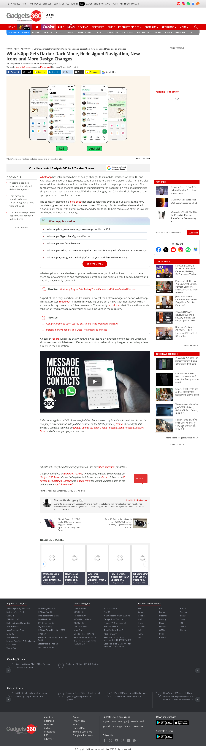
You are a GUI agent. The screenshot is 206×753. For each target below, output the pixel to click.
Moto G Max (79, 630)
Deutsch (128, 727)
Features (98, 27)
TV (117, 33)
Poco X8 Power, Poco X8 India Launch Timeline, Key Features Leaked (131, 695)
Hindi (114, 722)
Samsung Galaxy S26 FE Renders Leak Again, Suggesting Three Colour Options (83, 696)
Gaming (70, 33)
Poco (161, 634)
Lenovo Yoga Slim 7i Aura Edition (20, 641)
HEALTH (74, 4)
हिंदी (31, 4)
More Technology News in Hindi (181, 437)
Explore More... (95, 263)
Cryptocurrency (45, 627)
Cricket (47, 4)
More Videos (190, 345)
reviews (78, 473)
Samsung (184, 612)
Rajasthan (117, 4)
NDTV (9, 4)
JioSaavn (94, 427)
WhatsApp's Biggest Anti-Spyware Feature (68, 236)
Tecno (183, 627)
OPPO (162, 630)
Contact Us (49, 732)
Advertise (49, 739)
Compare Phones (46, 647)
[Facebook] (158, 249)
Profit (25, 4)
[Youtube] (173, 249)
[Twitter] (165, 249)
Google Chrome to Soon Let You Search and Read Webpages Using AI (82, 323)
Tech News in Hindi (166, 353)
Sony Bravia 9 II (111, 627)
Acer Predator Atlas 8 (113, 630)
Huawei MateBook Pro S (85, 637)
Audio (110, 33)
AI (36, 27)
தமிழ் (126, 722)
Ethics (76, 725)
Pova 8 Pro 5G (80, 627)
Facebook (45, 480)
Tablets (157, 33)
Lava (161, 609)
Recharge (168, 27)
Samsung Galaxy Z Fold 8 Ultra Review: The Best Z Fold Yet (33, 666)
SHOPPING (99, 4)
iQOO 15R (11, 645)
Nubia (161, 623)
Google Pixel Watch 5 (113, 619)
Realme (162, 637)
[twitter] (81, 500)
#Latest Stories (14, 688)
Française (138, 727)
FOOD (55, 4)
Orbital (119, 424)
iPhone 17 (43, 634)
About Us (48, 717)
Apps (16, 49)
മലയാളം (117, 727)
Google (141, 616)
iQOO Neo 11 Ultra (82, 619)
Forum (104, 477)
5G (191, 33)
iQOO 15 (10, 634)
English (106, 722)
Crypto (99, 33)
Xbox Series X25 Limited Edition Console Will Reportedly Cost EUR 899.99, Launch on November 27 (178, 696)
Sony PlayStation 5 (46, 609)
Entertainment (85, 33)
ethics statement (106, 467)
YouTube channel (64, 484)
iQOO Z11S (79, 623)
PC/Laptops (127, 33)
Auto (60, 27)
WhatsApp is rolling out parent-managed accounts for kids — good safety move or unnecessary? (97, 250)
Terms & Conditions (82, 732)
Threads (67, 480)
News (71, 27)
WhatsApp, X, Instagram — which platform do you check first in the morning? (87, 257)
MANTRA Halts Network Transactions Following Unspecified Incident (32, 695)
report (55, 338)
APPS (107, 4)
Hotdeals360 (143, 33)
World (16, 4)
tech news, (69, 473)
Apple (140, 612)
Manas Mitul (45, 67)
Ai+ (139, 609)
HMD (140, 619)
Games (89, 4)
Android (81, 491)
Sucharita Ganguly (23, 67)
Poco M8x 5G (80, 609)
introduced (114, 305)
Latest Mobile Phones (48, 644)
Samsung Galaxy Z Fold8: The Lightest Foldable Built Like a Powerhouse (184, 190)
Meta (70, 491)
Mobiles (36, 33)
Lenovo (162, 612)
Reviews (83, 27)
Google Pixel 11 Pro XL (84, 634)
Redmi (183, 609)
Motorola (163, 616)
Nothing (162, 619)
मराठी (142, 722)
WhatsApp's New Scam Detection (64, 243)
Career (76, 717)
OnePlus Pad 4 (44, 619)
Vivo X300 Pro (12, 637)
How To (59, 33)
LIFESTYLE (64, 4)
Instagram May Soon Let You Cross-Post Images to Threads (76, 329)
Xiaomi (183, 630)
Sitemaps (49, 721)
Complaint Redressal (83, 735)
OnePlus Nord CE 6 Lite (48, 616)
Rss (134, 740)
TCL (181, 623)
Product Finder (128, 27)
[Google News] (195, 249)
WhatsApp (46, 177)
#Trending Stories (15, 659)
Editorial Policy (80, 728)
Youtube (117, 740)
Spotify (76, 427)
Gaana (85, 427)
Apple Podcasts (126, 427)
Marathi (135, 4)
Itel (139, 637)
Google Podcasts (108, 427)
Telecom (48, 33)
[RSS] (198, 3)
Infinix (140, 630)
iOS (75, 491)
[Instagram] (180, 249)
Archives (48, 728)
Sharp (183, 616)
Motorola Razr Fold (15, 612)
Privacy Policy (79, 721)
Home (11, 27)
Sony (182, 619)
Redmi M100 (80, 616)
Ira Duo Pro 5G (110, 609)
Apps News (26, 49)
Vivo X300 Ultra (13, 627)
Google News (83, 480)
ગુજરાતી (106, 727)
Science (168, 33)
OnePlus (163, 627)
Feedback (48, 725)
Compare (150, 27)
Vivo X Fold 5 (12, 648)
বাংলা (120, 722)
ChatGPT (10, 616)
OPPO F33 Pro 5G (46, 623)
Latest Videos (163, 261)
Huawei (141, 627)
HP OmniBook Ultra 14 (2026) (51, 630)
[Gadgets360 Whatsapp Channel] (188, 249)
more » (65, 509)
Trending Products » (166, 92)
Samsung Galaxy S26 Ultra (18, 609)
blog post (75, 201)
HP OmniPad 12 (45, 612)
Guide (111, 27)
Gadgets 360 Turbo (50, 477)
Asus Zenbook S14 (15, 630)
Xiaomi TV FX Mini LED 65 (115, 623)
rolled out (64, 301)
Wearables (181, 33)
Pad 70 (107, 612)
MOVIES (37, 4)
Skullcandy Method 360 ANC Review (82, 664)
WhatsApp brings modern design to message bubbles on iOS (78, 229)
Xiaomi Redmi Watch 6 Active (117, 616)
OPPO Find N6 (12, 619)
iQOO (140, 634)
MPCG (127, 4)
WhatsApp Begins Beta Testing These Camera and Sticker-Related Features (98, 289)
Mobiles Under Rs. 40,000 (18, 623)
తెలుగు (134, 721)
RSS (46, 735)
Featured (161, 181)
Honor (141, 623)
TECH (81, 4)
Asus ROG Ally (110, 634)
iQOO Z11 (78, 612)
